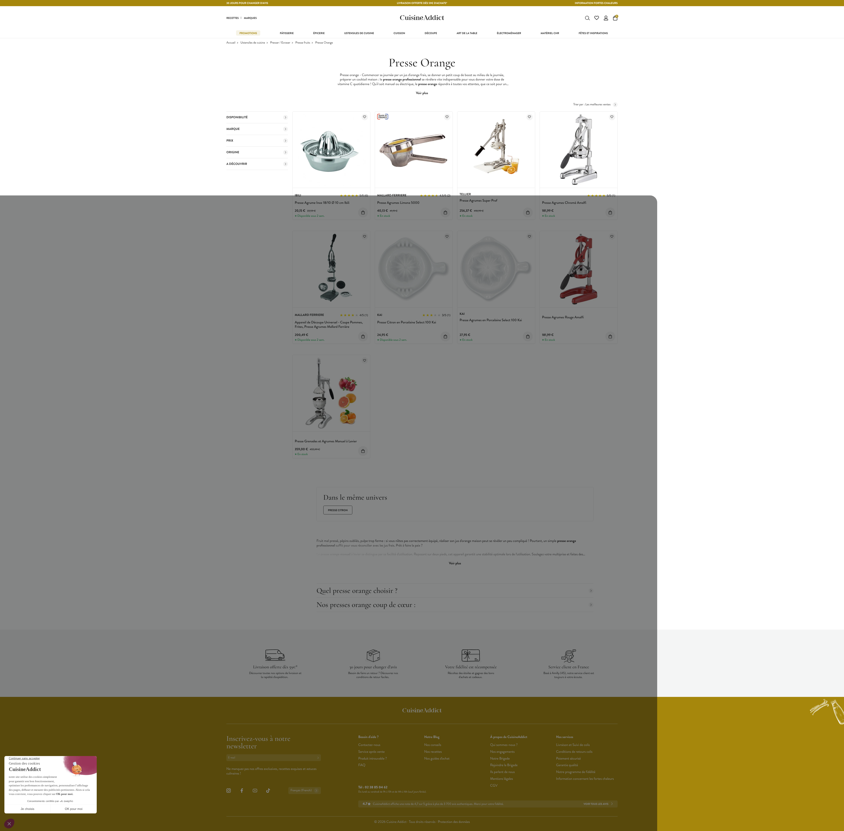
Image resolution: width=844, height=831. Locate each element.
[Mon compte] (606, 18)
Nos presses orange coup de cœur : (365, 604)
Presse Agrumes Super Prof (478, 200)
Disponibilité (237, 117)
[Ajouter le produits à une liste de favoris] (365, 117)
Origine (232, 152)
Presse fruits (302, 43)
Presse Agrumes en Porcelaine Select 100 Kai (491, 320)
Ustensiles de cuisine (252, 43)
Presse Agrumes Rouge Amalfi (563, 317)
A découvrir (236, 164)
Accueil (230, 43)
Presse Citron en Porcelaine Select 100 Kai (406, 322)
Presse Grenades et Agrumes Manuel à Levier (326, 441)
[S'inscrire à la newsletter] (319, 757)
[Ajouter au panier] (363, 212)
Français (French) (301, 790)
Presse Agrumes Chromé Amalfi (564, 202)
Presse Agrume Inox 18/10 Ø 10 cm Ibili (322, 202)
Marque (233, 129)
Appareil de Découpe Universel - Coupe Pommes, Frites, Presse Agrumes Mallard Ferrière (329, 325)
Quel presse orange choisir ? (356, 590)
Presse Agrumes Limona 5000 (398, 202)
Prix (229, 140)
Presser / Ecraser (280, 43)
